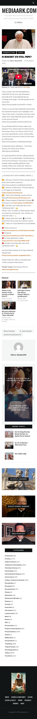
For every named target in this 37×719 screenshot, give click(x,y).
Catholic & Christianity (13, 565)
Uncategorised (10, 650)
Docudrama (9, 583)
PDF (6, 622)
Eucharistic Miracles (12, 598)
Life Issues (9, 610)
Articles (8, 559)
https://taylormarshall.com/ (12, 193)
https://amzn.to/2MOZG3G (23, 203)
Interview (8, 607)
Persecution (9, 625)
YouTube (26, 87)
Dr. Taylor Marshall (25, 331)
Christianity (9, 571)
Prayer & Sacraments (13, 628)
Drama (7, 592)
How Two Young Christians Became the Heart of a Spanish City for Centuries (22, 434)
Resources (28, 700)
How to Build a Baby (20, 454)
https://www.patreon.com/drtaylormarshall (18, 230)
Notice (7, 619)
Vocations (8, 656)
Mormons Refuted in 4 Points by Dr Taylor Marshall (8, 313)
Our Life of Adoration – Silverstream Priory (21, 444)
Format (7, 604)
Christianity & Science (13, 574)
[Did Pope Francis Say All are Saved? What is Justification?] (24, 285)
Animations (9, 556)
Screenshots (10, 641)
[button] (18, 22)
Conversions (9, 577)
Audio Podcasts (11, 562)
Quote (7, 635)
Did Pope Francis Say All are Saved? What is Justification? (24, 293)
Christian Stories (11, 568)
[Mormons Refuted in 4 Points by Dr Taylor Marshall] (9, 305)
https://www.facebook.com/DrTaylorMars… (18, 235)
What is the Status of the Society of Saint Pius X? (8, 293)
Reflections (9, 638)
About (22, 703)
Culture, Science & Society (14, 580)
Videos (20, 52)
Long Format (9, 613)
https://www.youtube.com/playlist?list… (16, 255)
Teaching (8, 644)
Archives (15, 703)
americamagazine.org (10, 269)
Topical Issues (10, 647)
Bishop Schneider (9, 331)
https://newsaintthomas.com (19, 198)
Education (8, 595)
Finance (8, 601)
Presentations (9, 52)
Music (7, 616)
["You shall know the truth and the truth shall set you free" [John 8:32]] (18, 673)
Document (9, 586)
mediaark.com (19, 10)
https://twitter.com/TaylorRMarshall (15, 241)
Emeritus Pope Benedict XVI (12, 335)
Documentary (10, 589)
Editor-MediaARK (16, 61)
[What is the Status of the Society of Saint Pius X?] (9, 285)
